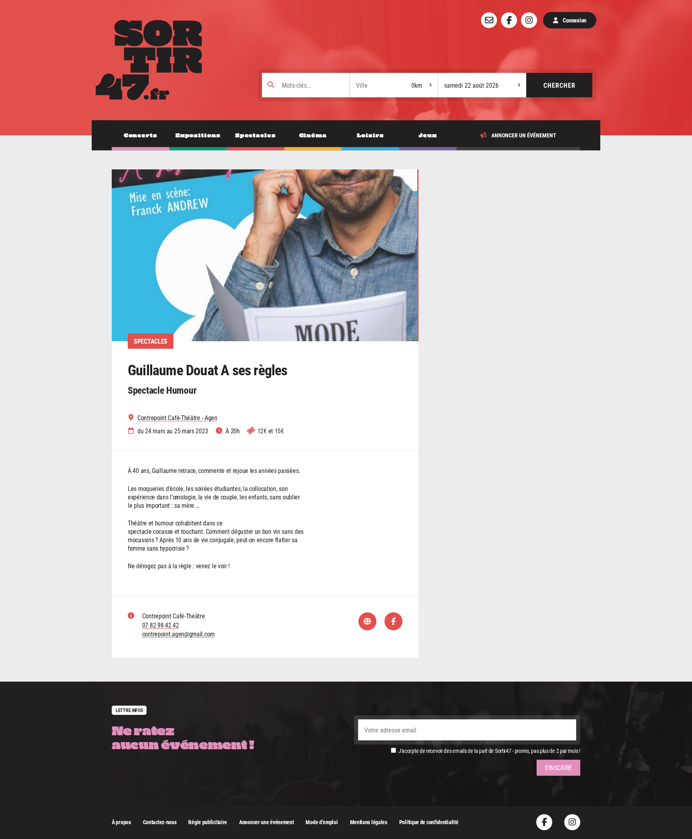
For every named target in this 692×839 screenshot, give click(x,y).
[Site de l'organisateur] (367, 621)
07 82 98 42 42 (160, 625)
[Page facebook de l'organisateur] (393, 621)
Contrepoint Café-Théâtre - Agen (177, 417)
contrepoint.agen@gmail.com (178, 634)
